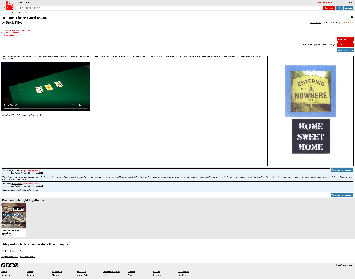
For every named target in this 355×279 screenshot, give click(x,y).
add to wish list (345, 50)
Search (329, 8)
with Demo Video (27, 256)
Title (339, 8)
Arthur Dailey (83, 275)
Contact (131, 272)
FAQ (130, 275)
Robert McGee (18, 171)
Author (348, 8)
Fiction (55, 275)
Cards (22, 251)
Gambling (6, 275)
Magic (4, 272)
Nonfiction (57, 272)
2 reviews (316, 22)
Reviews (157, 275)
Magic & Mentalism (9, 251)
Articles (106, 275)
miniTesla (81, 272)
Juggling (31, 275)
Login (351, 2)
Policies (156, 272)
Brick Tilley (14, 22)
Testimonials (183, 272)
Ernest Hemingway (111, 272)
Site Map (182, 275)
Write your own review (341, 170)
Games (30, 272)
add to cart (343, 45)
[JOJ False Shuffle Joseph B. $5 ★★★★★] (13, 215)
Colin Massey (17, 184)
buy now (342, 39)
